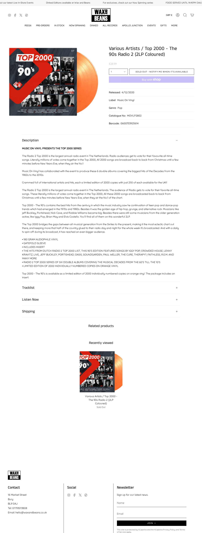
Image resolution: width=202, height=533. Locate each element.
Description (30, 140)
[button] (28, 25)
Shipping (28, 311)
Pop (120, 107)
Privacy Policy (169, 529)
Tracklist (28, 287)
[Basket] (192, 15)
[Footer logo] (14, 475)
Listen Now (30, 299)
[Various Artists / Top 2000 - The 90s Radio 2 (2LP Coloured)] (101, 371)
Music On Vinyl (125, 100)
